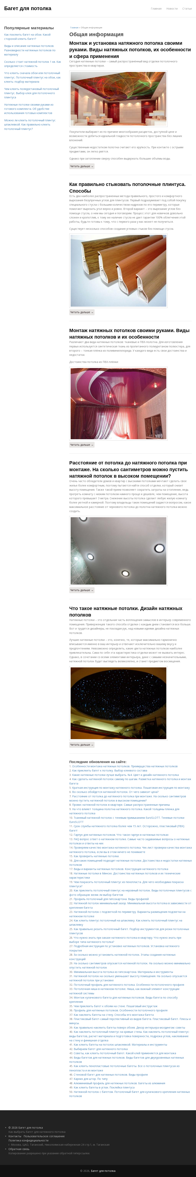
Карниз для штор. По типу (91, 1079)
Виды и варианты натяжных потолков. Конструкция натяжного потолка (121, 869)
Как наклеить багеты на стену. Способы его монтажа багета (114, 1015)
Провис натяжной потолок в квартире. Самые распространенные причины (121, 804)
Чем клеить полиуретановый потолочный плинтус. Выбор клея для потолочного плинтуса (31, 93)
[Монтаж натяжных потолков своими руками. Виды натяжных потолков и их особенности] (130, 404)
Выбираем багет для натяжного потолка (101, 1049)
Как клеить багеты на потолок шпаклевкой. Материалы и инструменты (120, 1044)
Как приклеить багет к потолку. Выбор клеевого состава (109, 770)
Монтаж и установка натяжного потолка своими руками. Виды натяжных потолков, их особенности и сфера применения (130, 49)
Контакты (14, 1136)
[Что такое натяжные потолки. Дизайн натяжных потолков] (130, 703)
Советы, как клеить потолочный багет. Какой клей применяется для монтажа (125, 1053)
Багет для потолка (27, 8)
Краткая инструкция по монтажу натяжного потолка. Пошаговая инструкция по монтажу (131, 787)
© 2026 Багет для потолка (25, 1127)
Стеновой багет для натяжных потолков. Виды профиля (111, 1074)
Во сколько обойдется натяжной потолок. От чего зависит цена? (115, 792)
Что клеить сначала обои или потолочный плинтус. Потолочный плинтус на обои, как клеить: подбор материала (32, 77)
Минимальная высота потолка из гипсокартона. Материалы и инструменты (123, 972)
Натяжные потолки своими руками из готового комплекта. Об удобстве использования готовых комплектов (28, 109)
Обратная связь (18, 1149)
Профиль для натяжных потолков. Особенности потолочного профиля (120, 1010)
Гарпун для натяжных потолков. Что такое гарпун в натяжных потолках (121, 835)
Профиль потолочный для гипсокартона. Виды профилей (111, 899)
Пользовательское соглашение (44, 1136)
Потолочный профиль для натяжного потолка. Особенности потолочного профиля (129, 984)
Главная (156, 8)
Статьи (187, 8)
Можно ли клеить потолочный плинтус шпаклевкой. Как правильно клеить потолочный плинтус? (30, 124)
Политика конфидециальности (28, 1140)
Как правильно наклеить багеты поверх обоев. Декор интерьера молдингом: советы (129, 1027)
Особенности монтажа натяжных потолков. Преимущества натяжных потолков (125, 766)
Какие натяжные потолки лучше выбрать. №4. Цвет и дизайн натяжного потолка (125, 775)
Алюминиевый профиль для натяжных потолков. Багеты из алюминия (119, 1083)
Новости (172, 8)
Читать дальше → (82, 166)
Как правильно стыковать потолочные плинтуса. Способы (127, 187)
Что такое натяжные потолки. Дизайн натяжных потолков (125, 611)
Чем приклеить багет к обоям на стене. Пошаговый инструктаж (116, 1006)
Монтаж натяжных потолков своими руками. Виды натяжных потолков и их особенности (129, 333)
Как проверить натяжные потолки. (96, 856)
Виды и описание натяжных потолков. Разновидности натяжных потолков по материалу (30, 50)
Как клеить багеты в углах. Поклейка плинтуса (104, 1087)
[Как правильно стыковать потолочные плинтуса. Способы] (130, 271)
